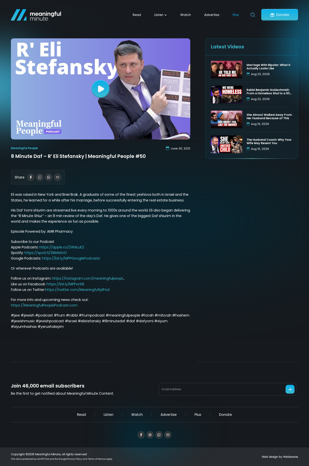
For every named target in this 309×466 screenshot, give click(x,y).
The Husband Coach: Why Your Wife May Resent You (269, 141)
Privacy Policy (74, 458)
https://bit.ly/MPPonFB (65, 284)
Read (137, 15)
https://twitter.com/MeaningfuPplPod (77, 289)
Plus (236, 15)
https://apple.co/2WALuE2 (61, 247)
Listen (158, 15)
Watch (185, 15)
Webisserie (290, 457)
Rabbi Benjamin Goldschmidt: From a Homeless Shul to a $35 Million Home (269, 91)
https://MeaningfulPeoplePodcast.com (44, 305)
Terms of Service (97, 458)
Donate (282, 14)
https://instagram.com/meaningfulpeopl (87, 278)
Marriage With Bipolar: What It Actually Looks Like (268, 66)
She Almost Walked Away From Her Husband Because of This (269, 116)
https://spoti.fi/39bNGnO (45, 252)
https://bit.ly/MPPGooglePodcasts (71, 258)
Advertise (211, 15)
